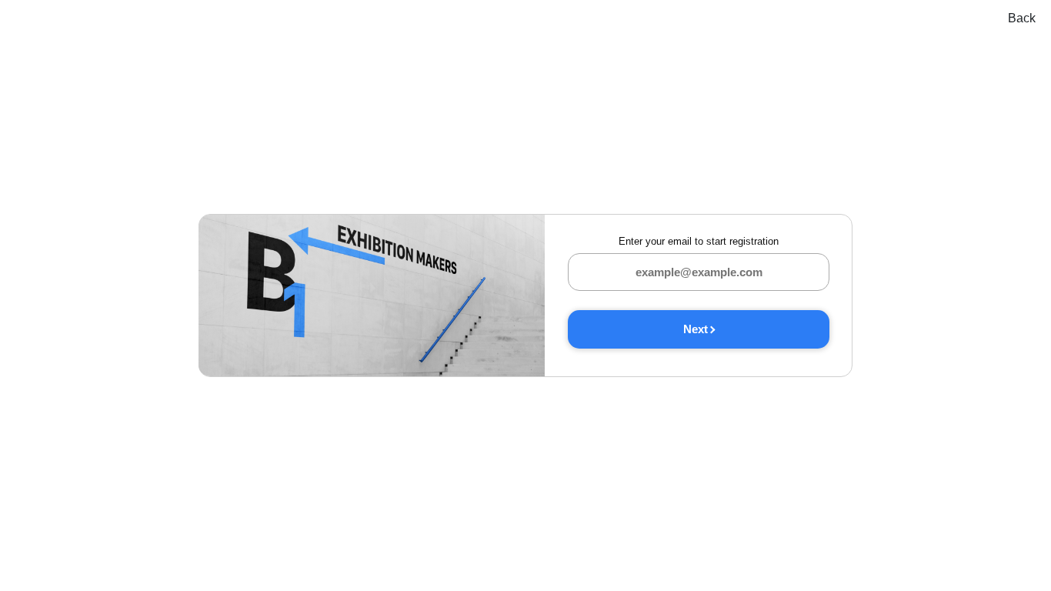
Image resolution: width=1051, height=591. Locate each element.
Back (1022, 18)
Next (695, 329)
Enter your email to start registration (699, 241)
